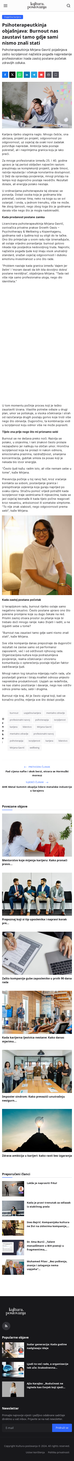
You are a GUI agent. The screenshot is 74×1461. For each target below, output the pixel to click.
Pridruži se (37, 750)
